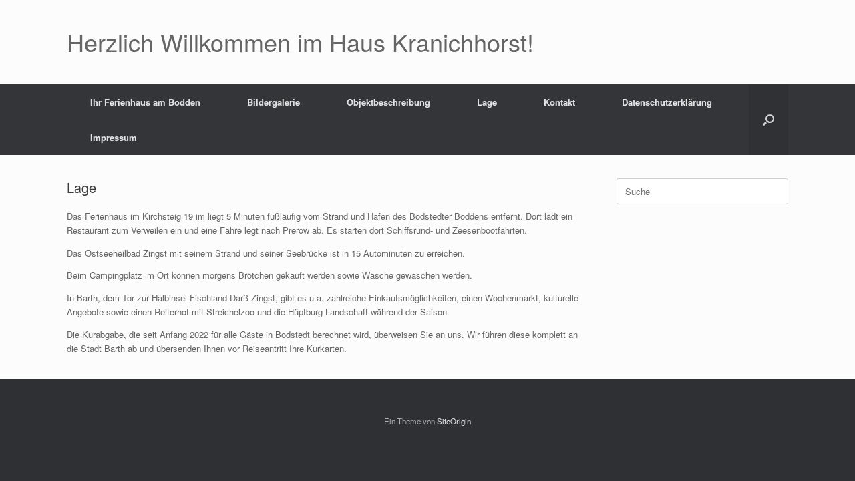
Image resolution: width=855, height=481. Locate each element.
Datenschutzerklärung (667, 102)
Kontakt (559, 102)
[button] (768, 119)
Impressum (113, 137)
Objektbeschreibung (388, 102)
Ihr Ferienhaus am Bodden (145, 102)
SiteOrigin (454, 421)
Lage (487, 102)
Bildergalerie (273, 102)
